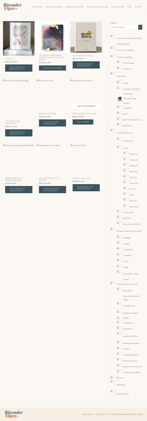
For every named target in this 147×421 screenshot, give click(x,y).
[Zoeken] (140, 27)
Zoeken (113, 23)
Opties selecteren (52, 68)
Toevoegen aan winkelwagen (17, 68)
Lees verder (83, 122)
